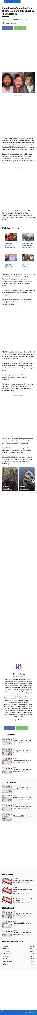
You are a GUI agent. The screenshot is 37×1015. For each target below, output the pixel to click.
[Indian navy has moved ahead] (7, 881)
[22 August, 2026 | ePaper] (7, 752)
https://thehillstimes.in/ (18, 676)
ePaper (15, 738)
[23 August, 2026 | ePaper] (7, 741)
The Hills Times (11, 23)
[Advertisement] (18, 51)
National (5, 16)
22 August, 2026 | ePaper (22, 751)
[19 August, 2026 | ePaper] (7, 761)
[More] (29, 28)
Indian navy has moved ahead (23, 880)
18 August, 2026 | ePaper (22, 769)
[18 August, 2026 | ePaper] (7, 770)
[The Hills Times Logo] (12, 2)
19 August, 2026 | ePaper (22, 760)
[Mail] (18, 719)
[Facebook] (15, 719)
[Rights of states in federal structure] (7, 900)
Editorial (8, 874)
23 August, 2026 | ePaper (22, 740)
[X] (21, 719)
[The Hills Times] (4, 23)
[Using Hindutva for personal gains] (7, 890)
